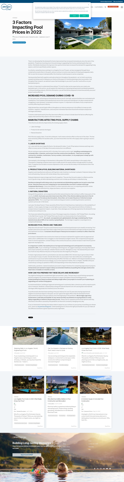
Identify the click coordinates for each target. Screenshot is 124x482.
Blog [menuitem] (64, 444)
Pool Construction (19, 365)
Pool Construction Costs (19, 42)
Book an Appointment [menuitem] (106, 1)
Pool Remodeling (64, 365)
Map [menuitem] (89, 449)
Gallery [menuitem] (65, 441)
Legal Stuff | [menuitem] (15, 468)
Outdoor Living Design (31, 365)
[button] (122, 7)
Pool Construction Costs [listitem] (21, 423)
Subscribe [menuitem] (91, 446)
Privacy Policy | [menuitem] (24, 468)
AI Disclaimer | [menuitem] (32, 468)
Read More (39, 367)
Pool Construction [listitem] (52, 415)
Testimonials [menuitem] (66, 449)
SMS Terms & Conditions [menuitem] (42, 468)
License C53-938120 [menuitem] (18, 471)
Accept (74, 15)
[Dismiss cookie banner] (88, 5)
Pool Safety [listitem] (62, 415)
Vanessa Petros (88, 411)
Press (91, 7)
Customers (99, 7)
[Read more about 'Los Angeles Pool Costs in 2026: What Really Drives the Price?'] (28, 385)
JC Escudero (17, 353)
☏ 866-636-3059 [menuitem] (93, 444)
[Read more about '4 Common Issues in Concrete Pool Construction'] (96, 385)
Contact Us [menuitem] (66, 452)
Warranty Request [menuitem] (118, 1)
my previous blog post (44, 306)
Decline (84, 15)
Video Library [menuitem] (66, 446)
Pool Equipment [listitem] (71, 415)
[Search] (105, 7)
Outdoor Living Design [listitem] (34, 423)
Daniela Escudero (34, 37)
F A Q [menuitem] (89, 441)
